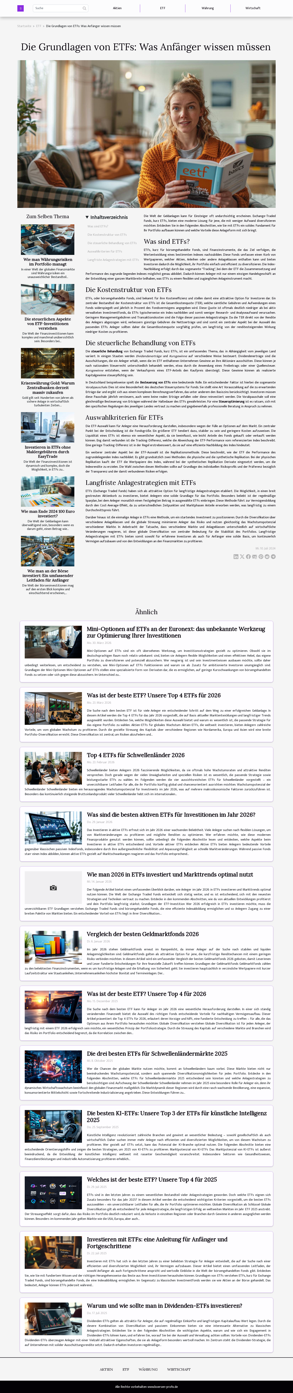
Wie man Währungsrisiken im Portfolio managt (48, 261)
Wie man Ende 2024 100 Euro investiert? (48, 513)
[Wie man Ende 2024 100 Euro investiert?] (47, 491)
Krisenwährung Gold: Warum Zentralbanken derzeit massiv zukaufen (48, 388)
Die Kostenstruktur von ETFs (107, 235)
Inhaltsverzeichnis (109, 217)
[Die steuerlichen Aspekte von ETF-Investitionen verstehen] (47, 299)
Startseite (24, 26)
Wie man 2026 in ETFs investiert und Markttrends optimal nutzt (170, 874)
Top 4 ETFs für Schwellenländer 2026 (136, 755)
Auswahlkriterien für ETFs (105, 251)
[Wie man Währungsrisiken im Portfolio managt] (47, 239)
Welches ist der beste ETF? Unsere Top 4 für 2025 (152, 1179)
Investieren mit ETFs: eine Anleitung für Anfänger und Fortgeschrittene (157, 1243)
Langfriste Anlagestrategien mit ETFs (113, 260)
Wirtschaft (253, 8)
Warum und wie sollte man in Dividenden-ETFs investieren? (164, 1305)
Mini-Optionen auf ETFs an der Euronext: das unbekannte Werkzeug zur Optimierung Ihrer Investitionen (176, 632)
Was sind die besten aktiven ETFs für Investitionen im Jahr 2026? (171, 814)
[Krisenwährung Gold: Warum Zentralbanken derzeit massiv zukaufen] (47, 363)
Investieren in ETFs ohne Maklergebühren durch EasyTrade (48, 452)
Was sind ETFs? (98, 226)
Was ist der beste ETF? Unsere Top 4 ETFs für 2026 (154, 695)
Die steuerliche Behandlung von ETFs (112, 243)
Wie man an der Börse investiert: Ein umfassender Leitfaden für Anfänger (48, 576)
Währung (208, 8)
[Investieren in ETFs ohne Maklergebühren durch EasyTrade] (47, 427)
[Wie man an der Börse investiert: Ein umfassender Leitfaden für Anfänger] (47, 551)
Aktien (117, 8)
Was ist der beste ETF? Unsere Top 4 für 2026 (146, 993)
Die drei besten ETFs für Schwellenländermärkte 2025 (157, 1053)
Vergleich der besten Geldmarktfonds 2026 (143, 934)
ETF (162, 8)
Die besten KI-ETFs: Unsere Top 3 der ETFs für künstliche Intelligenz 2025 (177, 1117)
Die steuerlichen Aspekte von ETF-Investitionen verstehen (48, 324)
